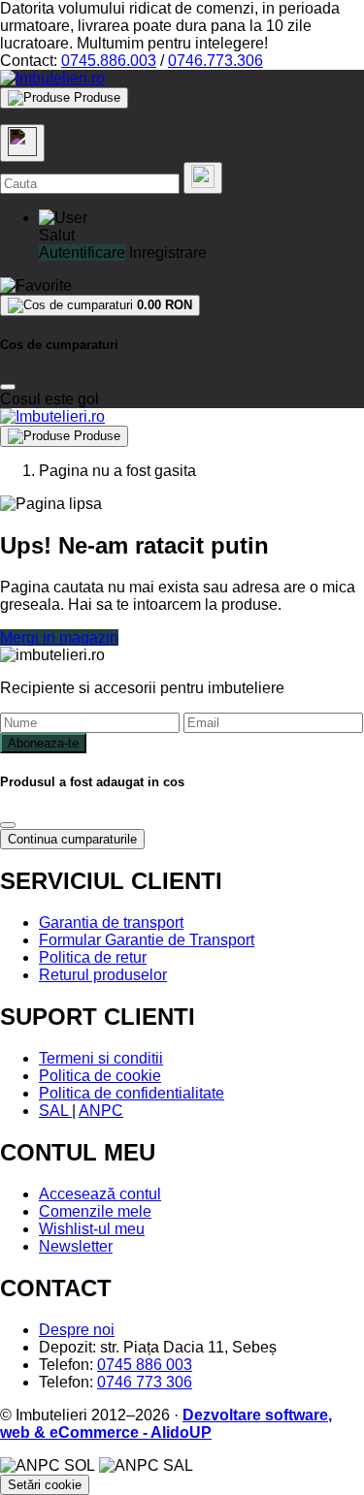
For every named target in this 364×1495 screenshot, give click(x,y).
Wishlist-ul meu (92, 1229)
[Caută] (202, 178)
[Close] (8, 387)
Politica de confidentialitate (131, 1093)
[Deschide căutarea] (22, 143)
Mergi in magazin (59, 637)
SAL (55, 1110)
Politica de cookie (100, 1075)
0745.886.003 (108, 60)
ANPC (101, 1110)
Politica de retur (93, 957)
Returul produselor (103, 975)
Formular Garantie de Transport (146, 940)
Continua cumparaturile (72, 839)
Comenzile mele (95, 1211)
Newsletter (76, 1246)
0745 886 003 (144, 1364)
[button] (63, 217)
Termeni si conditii (101, 1058)
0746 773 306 (144, 1382)
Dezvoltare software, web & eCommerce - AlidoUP (166, 1424)
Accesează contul (100, 1194)
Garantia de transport (111, 922)
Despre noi (77, 1329)
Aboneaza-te (43, 743)
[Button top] (46, 764)
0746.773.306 (215, 60)
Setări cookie (45, 1485)
